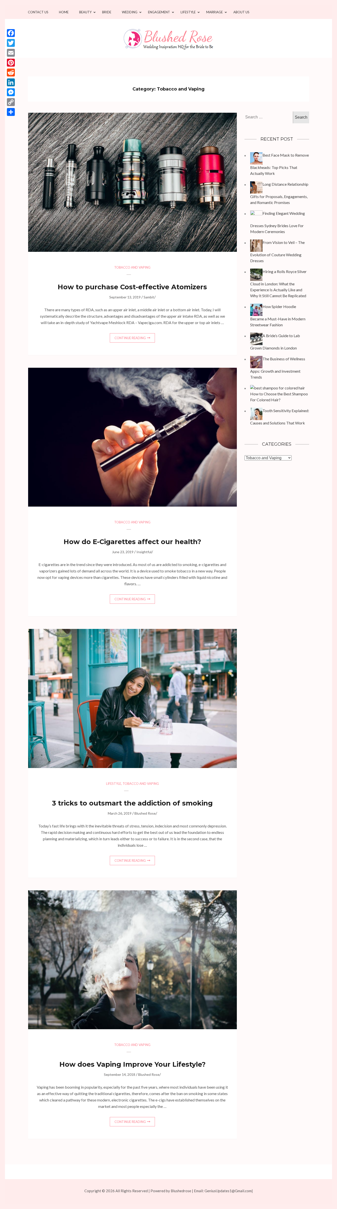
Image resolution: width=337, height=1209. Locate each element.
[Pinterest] (11, 63)
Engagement (159, 12)
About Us (241, 12)
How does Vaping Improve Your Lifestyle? (132, 1064)
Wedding (129, 12)
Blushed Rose (145, 813)
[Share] (11, 112)
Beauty (85, 12)
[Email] (11, 53)
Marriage (214, 12)
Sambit (149, 297)
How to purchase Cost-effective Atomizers (132, 287)
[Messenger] (11, 92)
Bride (106, 12)
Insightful (143, 552)
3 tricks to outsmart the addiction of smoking (132, 803)
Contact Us (38, 12)
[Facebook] (11, 33)
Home (64, 12)
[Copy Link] (11, 102)
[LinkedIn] (11, 82)
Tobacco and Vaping (132, 267)
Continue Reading (130, 338)
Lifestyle (188, 12)
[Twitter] (11, 43)
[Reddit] (11, 72)
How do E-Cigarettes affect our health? (132, 542)
